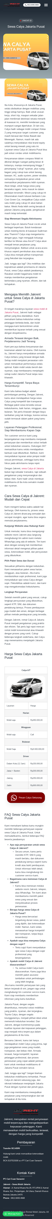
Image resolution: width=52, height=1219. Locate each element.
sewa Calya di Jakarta (33, 468)
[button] (46, 5)
